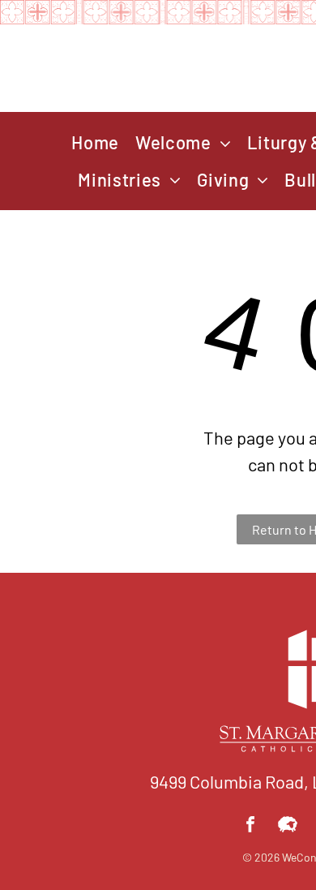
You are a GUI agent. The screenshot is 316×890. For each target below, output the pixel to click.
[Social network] (287, 826)
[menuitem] (95, 142)
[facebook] (250, 826)
